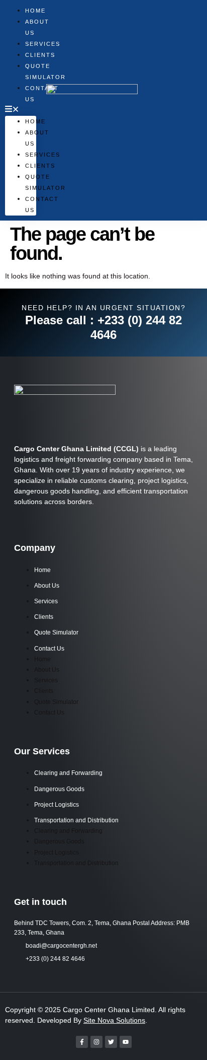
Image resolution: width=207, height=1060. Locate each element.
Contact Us (49, 648)
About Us (37, 27)
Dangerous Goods (59, 789)
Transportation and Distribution (76, 820)
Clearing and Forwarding (68, 772)
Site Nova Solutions (114, 1020)
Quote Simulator (56, 632)
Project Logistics (56, 804)
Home (35, 121)
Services (46, 601)
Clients (40, 166)
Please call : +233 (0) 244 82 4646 (103, 327)
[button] (20, 110)
